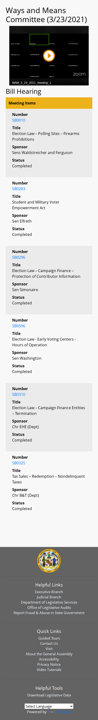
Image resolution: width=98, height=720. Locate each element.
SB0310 (18, 394)
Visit (49, 648)
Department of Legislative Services (49, 602)
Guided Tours (49, 638)
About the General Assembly (49, 653)
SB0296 (18, 257)
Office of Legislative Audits (49, 607)
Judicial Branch (49, 597)
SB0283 (18, 188)
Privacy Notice (49, 664)
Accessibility (49, 659)
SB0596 (18, 325)
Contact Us (49, 643)
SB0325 (18, 463)
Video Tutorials (49, 669)
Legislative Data (58, 695)
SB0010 (18, 120)
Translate (63, 711)
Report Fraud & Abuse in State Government (49, 612)
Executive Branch (49, 591)
